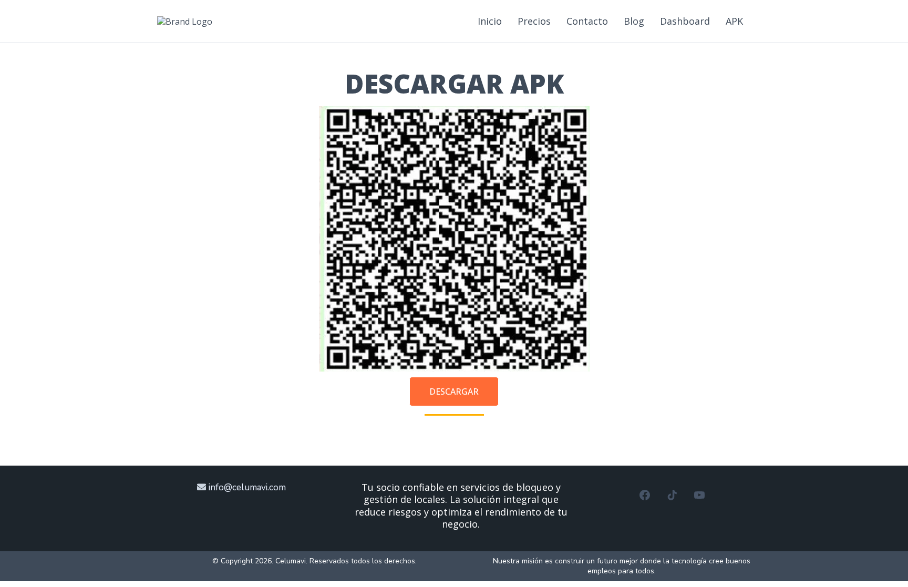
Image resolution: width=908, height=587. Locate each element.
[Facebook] (644, 495)
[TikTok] (672, 495)
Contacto (587, 21)
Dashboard (685, 21)
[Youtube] (699, 495)
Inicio (490, 21)
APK (734, 21)
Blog (634, 21)
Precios (534, 21)
